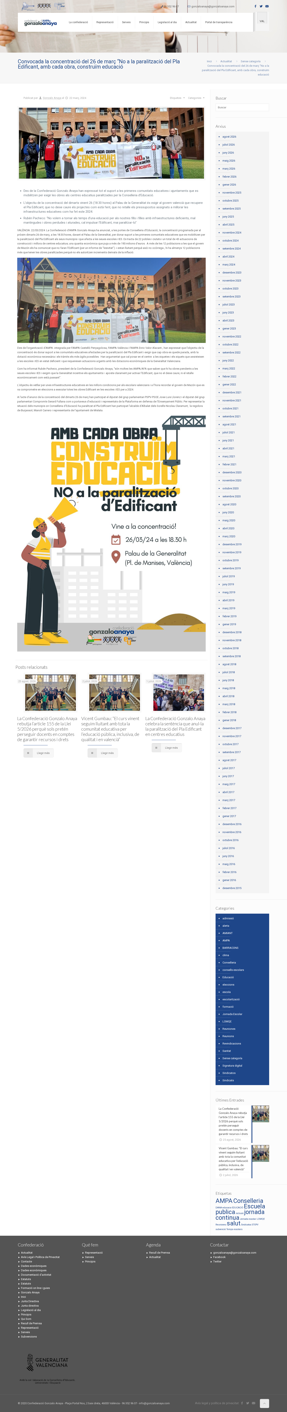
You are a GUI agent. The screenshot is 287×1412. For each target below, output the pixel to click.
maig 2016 (228, 864)
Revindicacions (231, 1043)
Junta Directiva (30, 1301)
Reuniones (228, 1028)
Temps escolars (234, 1229)
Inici (209, 61)
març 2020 (228, 536)
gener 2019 (229, 624)
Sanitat (226, 1050)
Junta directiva (30, 1305)
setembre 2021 (231, 416)
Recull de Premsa (31, 1323)
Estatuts (26, 1279)
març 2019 (228, 608)
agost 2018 (229, 664)
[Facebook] (255, 6)
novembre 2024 (231, 232)
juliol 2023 (228, 304)
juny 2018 (228, 680)
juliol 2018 (228, 672)
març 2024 (228, 264)
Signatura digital (232, 1065)
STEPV (255, 1224)
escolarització (231, 999)
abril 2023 (228, 320)
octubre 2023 (230, 288)
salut (234, 1223)
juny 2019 (228, 584)
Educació (228, 977)
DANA (219, 1207)
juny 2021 (228, 440)
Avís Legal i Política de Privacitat (40, 1257)
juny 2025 (228, 216)
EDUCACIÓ (237, 1207)
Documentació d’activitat (36, 1274)
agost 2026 (229, 136)
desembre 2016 (231, 824)
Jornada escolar (248, 1219)
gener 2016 (229, 880)
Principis (26, 1314)
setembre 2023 (231, 296)
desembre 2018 (231, 632)
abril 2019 (228, 600)
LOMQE (227, 1021)
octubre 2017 (230, 744)
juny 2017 (228, 776)
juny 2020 (228, 512)
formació (228, 1006)
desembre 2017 (231, 728)
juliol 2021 (228, 432)
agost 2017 (229, 760)
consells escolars (233, 969)
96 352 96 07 (171, 6)
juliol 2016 (228, 848)
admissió (228, 918)
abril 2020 (228, 528)
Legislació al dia (31, 1310)
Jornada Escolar (232, 1014)
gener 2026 (229, 184)
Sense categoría (251, 61)
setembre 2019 (231, 568)
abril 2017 (228, 792)
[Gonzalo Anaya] (40, 22)
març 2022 (228, 368)
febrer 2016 (229, 872)
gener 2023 (229, 328)
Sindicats (228, 1080)
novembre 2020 (231, 480)
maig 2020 (228, 520)
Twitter (217, 1261)
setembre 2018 (231, 656)
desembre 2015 (231, 888)
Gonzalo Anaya (52, 98)
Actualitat (226, 61)
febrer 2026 (229, 176)
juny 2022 (228, 360)
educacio (226, 1207)
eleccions (228, 984)
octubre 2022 (230, 344)
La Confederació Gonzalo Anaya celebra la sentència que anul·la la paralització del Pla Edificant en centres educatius (175, 726)
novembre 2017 (231, 736)
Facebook (219, 1257)
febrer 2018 (229, 712)
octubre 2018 (230, 648)
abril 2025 (228, 224)
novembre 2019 (231, 552)
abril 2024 (228, 256)
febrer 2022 (229, 376)
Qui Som (26, 1318)
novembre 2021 (231, 400)
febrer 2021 (229, 464)
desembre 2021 (231, 392)
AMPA (226, 940)
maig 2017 (228, 784)
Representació (30, 1327)
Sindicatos (229, 1073)
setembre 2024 (231, 248)
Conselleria (229, 962)
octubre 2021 (230, 408)
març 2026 (228, 168)
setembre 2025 (231, 208)
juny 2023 (228, 312)
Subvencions (29, 1336)
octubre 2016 (230, 840)
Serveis (25, 1332)
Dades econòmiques (33, 1265)
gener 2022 (229, 384)
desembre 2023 (231, 272)
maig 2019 (228, 592)
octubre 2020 (230, 488)
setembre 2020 (231, 496)
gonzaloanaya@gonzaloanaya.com (212, 6)
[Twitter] (261, 6)
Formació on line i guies (35, 1288)
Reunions (228, 1036)
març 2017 (228, 800)
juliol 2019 (228, 576)
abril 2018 (228, 696)
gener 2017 (229, 816)
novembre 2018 (231, 640)
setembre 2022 (231, 352)
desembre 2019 (231, 544)
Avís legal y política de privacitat (217, 1403)
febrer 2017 (229, 808)
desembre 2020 (231, 472)
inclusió (240, 1213)
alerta (225, 925)
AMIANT (227, 933)
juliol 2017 (228, 768)
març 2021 (228, 456)
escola (226, 992)
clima (225, 955)
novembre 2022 (231, 336)
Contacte (26, 1261)
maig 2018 (228, 688)
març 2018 (228, 704)
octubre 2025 (230, 200)
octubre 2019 (230, 560)
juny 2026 (228, 152)
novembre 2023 (231, 280)
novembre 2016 (231, 832)
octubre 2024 (230, 240)
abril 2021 (228, 448)
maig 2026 (228, 160)
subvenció (221, 1229)
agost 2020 (229, 504)
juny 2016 (228, 856)
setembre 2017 (231, 752)
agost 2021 (229, 424)
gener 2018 (229, 720)
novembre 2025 (231, 192)
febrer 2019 (229, 616)
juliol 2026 (228, 144)
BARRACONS (230, 947)
